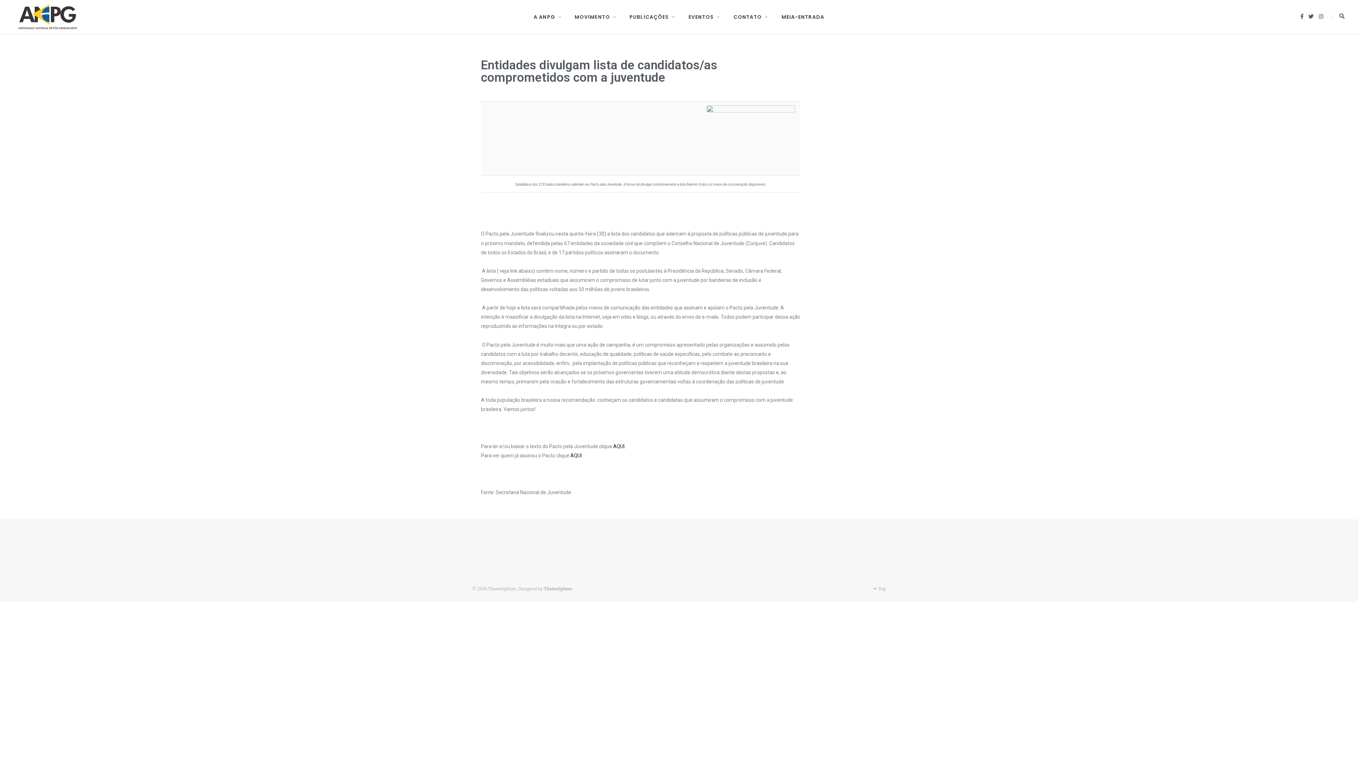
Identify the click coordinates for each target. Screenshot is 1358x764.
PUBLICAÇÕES (649, 17)
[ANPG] (47, 17)
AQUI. (619, 446)
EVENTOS (701, 17)
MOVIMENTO (592, 17)
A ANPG (544, 17)
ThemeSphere (558, 588)
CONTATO (747, 17)
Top (881, 588)
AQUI (576, 455)
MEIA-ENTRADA (803, 17)
